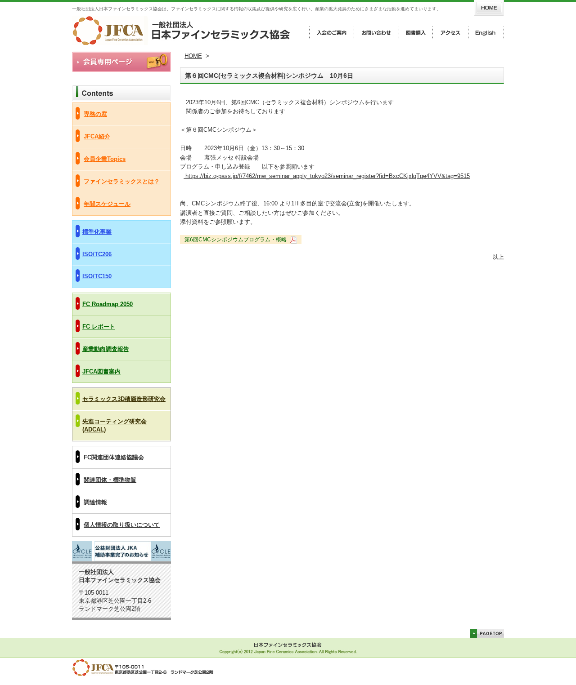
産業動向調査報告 (105, 349)
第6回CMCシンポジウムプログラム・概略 (235, 239)
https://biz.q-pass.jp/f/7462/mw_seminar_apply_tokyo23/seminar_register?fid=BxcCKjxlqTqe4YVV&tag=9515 (327, 176)
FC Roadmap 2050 (107, 304)
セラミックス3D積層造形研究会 (124, 399)
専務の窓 (95, 114)
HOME (193, 56)
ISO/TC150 (97, 276)
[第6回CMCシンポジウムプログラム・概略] (292, 239)
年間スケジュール (107, 203)
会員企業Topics (105, 159)
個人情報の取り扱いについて (122, 524)
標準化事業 (97, 231)
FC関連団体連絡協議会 (114, 457)
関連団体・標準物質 (110, 479)
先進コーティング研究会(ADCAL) (114, 425)
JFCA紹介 (97, 136)
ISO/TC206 (97, 254)
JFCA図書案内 (101, 371)
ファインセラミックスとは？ (122, 181)
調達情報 (95, 502)
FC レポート (98, 326)
